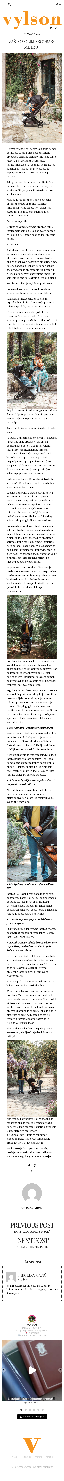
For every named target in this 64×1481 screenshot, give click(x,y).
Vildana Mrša (32, 1208)
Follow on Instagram (34, 1416)
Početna (15, 1456)
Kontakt (49, 1456)
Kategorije (27, 1456)
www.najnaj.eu (43, 1156)
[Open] (32, 1370)
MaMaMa (33, 33)
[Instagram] (58, 1397)
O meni (38, 1456)
